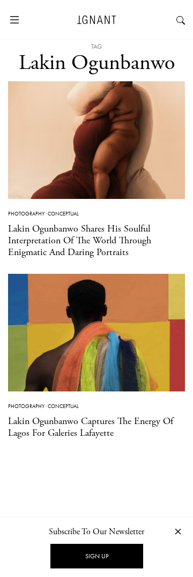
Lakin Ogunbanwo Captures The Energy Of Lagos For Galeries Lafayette (90, 427)
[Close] (178, 531)
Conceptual (63, 213)
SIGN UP (96, 556)
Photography (26, 213)
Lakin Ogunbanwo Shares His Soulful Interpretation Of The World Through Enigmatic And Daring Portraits (79, 240)
